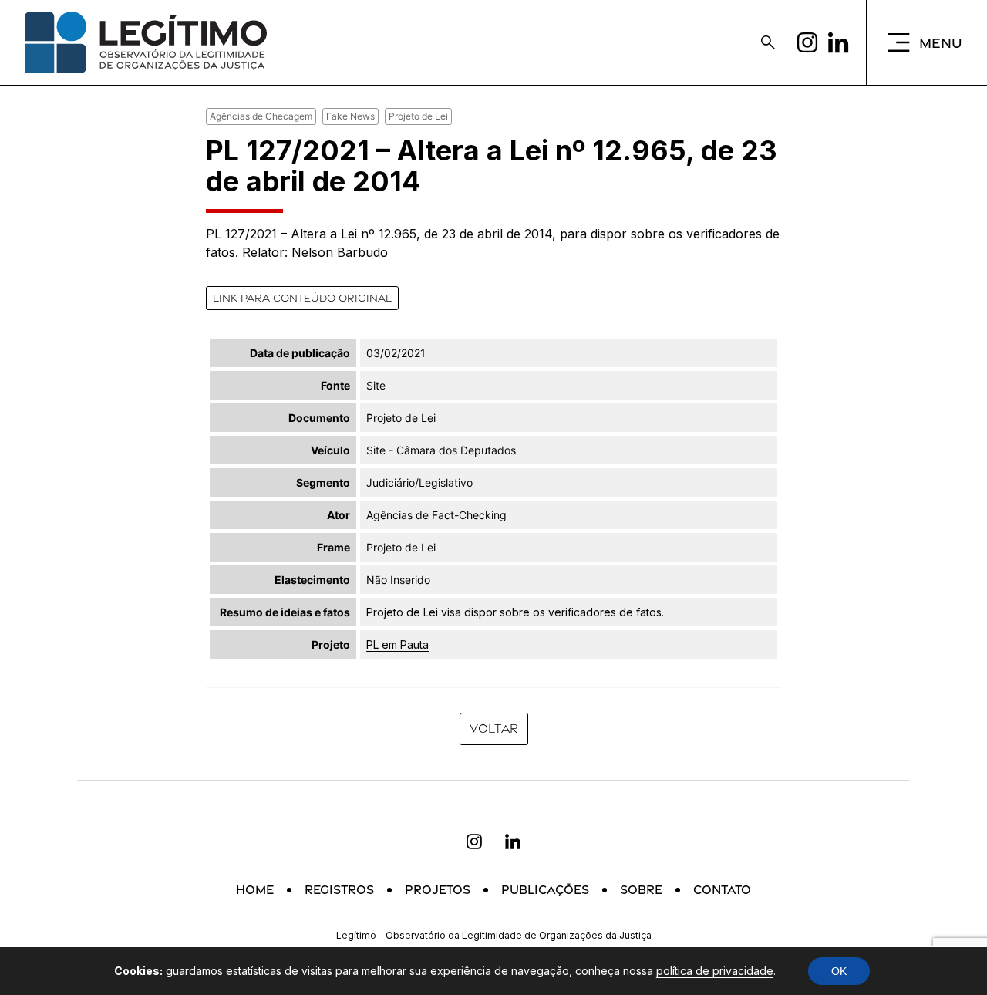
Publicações (545, 889)
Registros (339, 889)
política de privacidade (714, 970)
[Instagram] (807, 42)
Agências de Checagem (261, 116)
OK (839, 971)
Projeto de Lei (418, 116)
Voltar (494, 728)
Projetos (437, 889)
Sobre (641, 889)
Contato (722, 889)
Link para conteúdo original (302, 298)
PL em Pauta (397, 644)
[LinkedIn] (838, 42)
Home (255, 889)
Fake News (350, 116)
